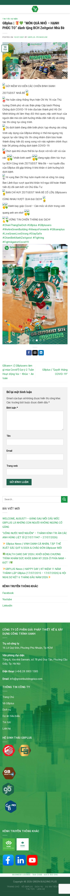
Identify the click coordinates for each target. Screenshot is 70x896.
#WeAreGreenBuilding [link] (15, 229)
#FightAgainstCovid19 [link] (15, 242)
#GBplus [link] (32, 225)
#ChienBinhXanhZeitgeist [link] (17, 237)
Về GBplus (8, 703)
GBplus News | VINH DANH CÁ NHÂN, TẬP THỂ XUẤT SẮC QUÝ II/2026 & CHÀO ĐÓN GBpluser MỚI (32, 546)
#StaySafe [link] (35, 233)
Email (9, 450)
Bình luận (12, 407)
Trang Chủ (8, 697)
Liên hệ (6, 728)
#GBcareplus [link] (57, 229)
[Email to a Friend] (35, 353)
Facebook (8, 593)
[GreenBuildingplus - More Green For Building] (35, 8)
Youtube (7, 599)
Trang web (12, 466)
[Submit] (64, 499)
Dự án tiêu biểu (11, 716)
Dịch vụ (6, 709)
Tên (9, 436)
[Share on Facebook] (29, 353)
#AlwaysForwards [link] (38, 229)
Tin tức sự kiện (9, 19)
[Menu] (4, 9)
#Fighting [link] (38, 237)
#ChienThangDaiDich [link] (14, 225)
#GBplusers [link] (44, 225)
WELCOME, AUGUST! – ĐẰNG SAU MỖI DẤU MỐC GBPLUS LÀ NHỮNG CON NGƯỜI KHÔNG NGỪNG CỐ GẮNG (32, 522)
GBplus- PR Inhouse (37, 37)
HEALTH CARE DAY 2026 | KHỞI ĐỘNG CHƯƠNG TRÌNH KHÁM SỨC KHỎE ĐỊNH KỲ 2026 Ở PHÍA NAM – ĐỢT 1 (34, 558)
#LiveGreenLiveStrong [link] (15, 233)
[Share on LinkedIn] (41, 353)
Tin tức (6, 722)
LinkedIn (7, 605)
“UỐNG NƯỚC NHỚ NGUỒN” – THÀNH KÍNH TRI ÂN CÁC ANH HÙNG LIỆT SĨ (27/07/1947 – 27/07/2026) (34, 535)
